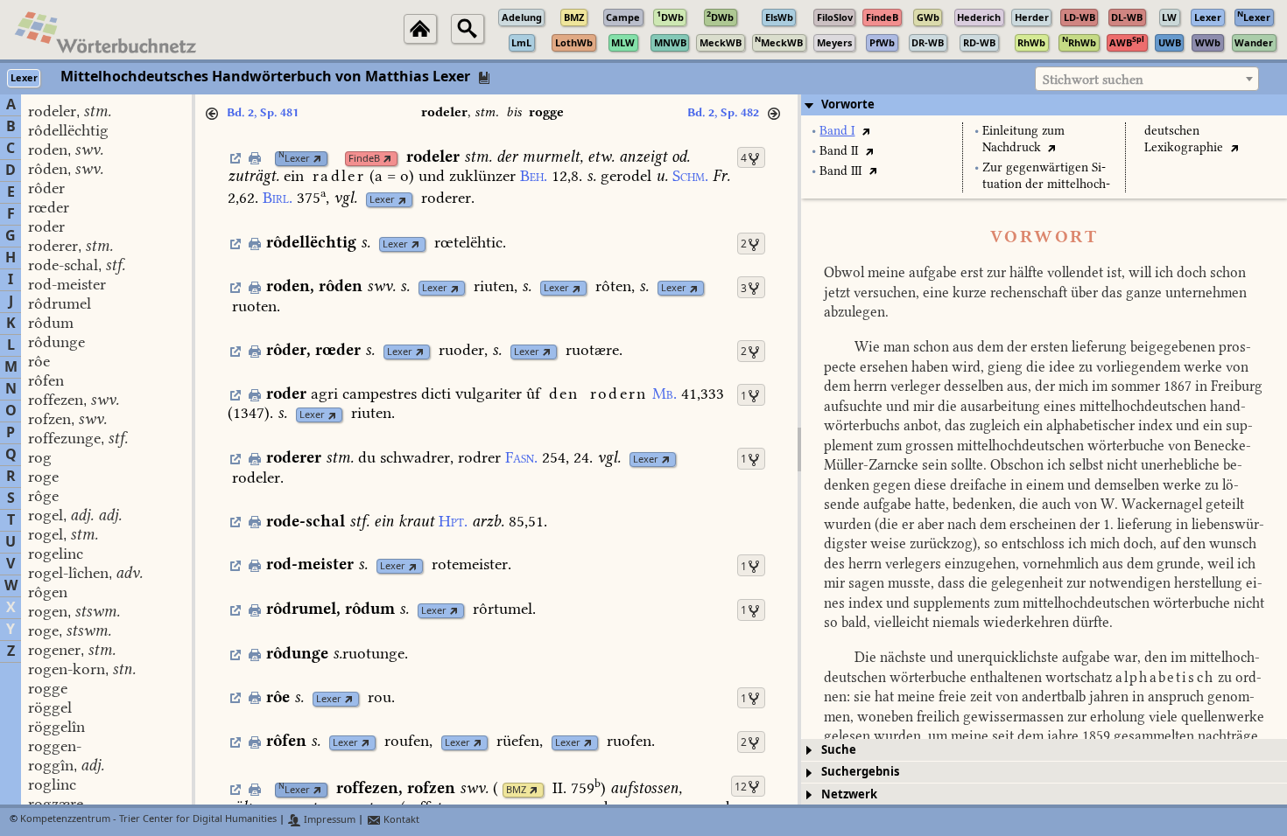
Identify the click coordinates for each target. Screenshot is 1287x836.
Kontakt (400, 819)
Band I (836, 130)
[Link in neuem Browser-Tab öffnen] (317, 158)
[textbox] (1147, 79)
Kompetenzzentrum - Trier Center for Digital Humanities (148, 819)
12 (741, 787)
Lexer (294, 158)
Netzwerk (849, 794)
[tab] (1044, 104)
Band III (840, 171)
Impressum (328, 819)
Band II (838, 150)
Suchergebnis (860, 771)
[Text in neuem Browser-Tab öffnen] (865, 130)
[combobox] (1147, 78)
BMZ (516, 790)
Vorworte (848, 104)
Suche (838, 750)
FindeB (364, 158)
